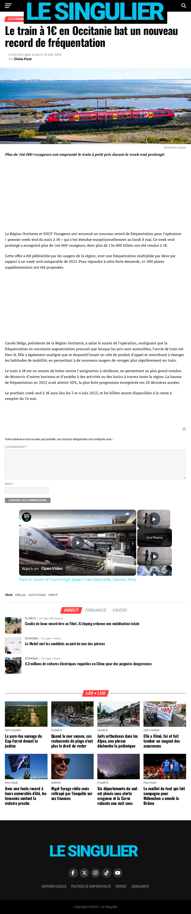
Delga (21, 595)
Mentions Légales (54, 886)
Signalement (140, 886)
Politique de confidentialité (91, 886)
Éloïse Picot (23, 59)
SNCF (54, 595)
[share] (127, 514)
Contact (121, 886)
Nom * (9, 484)
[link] (26, 517)
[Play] (154, 556)
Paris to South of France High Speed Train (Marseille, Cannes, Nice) (77, 516)
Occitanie (38, 595)
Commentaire (16, 447)
